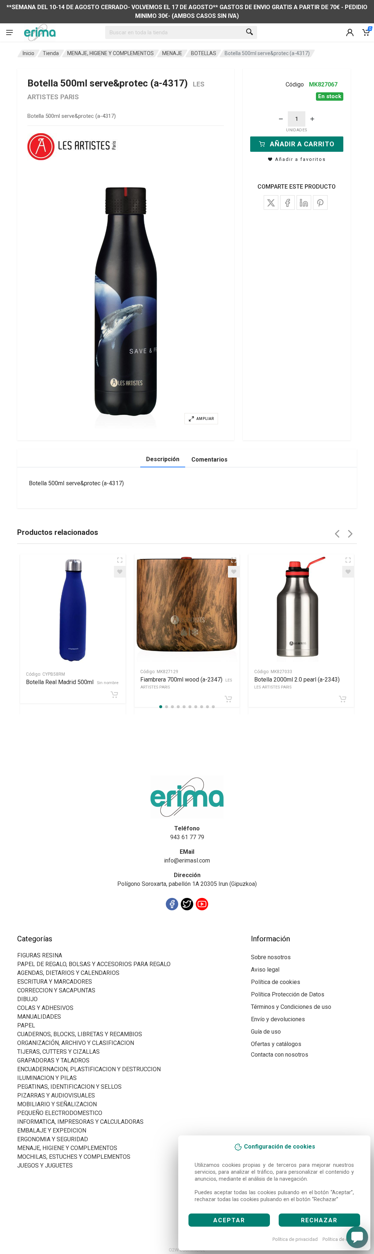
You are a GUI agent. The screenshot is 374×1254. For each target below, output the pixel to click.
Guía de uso (266, 1031)
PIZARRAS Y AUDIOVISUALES (56, 1095)
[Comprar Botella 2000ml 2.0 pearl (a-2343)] (342, 699)
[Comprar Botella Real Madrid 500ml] (114, 694)
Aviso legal (265, 969)
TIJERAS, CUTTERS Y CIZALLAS (58, 1051)
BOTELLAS (203, 53)
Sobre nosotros (271, 957)
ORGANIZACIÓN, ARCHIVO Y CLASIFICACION (75, 1042)
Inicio (28, 53)
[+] (312, 119)
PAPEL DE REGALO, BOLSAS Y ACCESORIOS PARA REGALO (94, 964)
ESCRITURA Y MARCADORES (54, 981)
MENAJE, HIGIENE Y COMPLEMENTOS (110, 53)
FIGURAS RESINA (39, 955)
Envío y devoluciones (278, 1019)
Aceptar (229, 1220)
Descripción (162, 459)
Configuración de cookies (59, 929)
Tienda (51, 53)
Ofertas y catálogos (276, 1044)
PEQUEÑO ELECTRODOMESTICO (59, 1113)
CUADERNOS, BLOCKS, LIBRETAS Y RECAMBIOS (79, 1034)
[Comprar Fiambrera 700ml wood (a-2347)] (228, 699)
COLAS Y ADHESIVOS (45, 1007)
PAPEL (26, 1025)
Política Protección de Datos (287, 994)
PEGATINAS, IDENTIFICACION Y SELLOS (69, 1086)
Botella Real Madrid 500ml (72, 682)
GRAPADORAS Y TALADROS (53, 1060)
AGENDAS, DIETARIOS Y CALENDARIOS (68, 972)
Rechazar (319, 1220)
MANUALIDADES (39, 1016)
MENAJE (172, 53)
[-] (281, 119)
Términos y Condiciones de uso (291, 1006)
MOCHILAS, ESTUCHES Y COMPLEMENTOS (73, 1156)
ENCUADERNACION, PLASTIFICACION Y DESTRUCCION (89, 1069)
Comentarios (209, 459)
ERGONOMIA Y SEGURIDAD (52, 1139)
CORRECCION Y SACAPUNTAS (56, 990)
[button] (125, 308)
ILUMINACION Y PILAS (47, 1077)
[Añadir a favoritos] (120, 572)
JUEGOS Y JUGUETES (45, 1165)
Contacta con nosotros (279, 1054)
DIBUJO (27, 999)
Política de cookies (342, 1239)
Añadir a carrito (302, 144)
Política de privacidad (295, 1239)
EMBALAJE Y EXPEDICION (51, 1130)
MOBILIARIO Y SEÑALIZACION (57, 1104)
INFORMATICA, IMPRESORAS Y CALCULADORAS (80, 1121)
